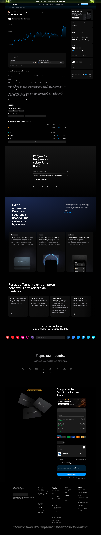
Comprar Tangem (84, 4)
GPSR (66, 492)
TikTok (77, 372)
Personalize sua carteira (83, 497)
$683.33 (53, 135)
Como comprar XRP (56, 520)
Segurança (80, 490)
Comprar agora (61, 1)
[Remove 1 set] (58, 442)
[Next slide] (91, 306)
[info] (79, 33)
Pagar (47, 4)
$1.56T (65, 127)
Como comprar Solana (56, 517)
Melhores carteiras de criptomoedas (42, 494)
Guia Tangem (80, 507)
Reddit (29, 372)
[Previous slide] (9, 306)
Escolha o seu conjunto (63, 404)
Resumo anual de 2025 (82, 508)
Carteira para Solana (56, 493)
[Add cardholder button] (84, 447)
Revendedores (81, 493)
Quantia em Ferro (13, 60)
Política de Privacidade (19, 498)
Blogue (79, 498)
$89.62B (64, 138)
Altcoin (66, 498)
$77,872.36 (53, 127)
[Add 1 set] (63, 442)
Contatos (80, 511)
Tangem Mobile (41, 510)
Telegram (43, 372)
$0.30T (64, 130)
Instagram (50, 372)
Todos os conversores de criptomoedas (57, 508)
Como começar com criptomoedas (42, 490)
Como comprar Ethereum (55, 515)
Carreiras (80, 510)
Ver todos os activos (56, 523)
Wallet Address (68, 500)
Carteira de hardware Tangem (42, 514)
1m (15, 18)
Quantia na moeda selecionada (43, 60)
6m (21, 18)
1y (24, 18)
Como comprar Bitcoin (56, 512)
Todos (28, 18)
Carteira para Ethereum (56, 491)
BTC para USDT (55, 503)
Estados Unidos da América (75, 462)
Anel (43, 4)
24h (9, 18)
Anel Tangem (40, 512)
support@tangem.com (17, 490)
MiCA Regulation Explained (41, 504)
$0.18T (65, 132)
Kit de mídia (80, 505)
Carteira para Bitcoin (56, 490)
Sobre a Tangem (81, 489)
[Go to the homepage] (15, 4)
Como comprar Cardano (57, 518)
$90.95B (64, 135)
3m (18, 18)
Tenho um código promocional (81, 459)
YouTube (36, 372)
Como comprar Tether (56, 522)
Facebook (57, 372)
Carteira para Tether (56, 496)
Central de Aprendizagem (83, 502)
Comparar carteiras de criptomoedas (42, 496)
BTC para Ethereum (55, 505)
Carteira (39, 4)
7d (12, 18)
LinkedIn (71, 372)
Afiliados (80, 495)
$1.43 (54, 138)
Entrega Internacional (82, 492)
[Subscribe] (27, 495)
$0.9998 (53, 132)
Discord (64, 372)
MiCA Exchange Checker (43, 501)
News (79, 500)
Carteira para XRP (55, 494)
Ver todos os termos (69, 501)
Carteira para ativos (56, 498)
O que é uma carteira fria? (43, 491)
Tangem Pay (40, 509)
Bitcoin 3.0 (67, 497)
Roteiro (79, 503)
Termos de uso (68, 489)
